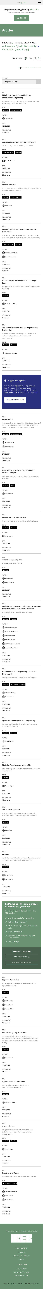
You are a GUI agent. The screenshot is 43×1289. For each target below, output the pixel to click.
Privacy (20, 1283)
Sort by (4, 78)
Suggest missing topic (15, 400)
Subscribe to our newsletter (20, 962)
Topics (23, 18)
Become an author (21, 1275)
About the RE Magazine (21, 1256)
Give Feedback (21, 1269)
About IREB (21, 1252)
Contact (21, 1259)
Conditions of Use (32, 1283)
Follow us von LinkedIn (20, 956)
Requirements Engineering (21, 10)
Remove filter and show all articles (31, 68)
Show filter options (17, 58)
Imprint (13, 1283)
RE (21, 2)
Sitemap (6, 1283)
